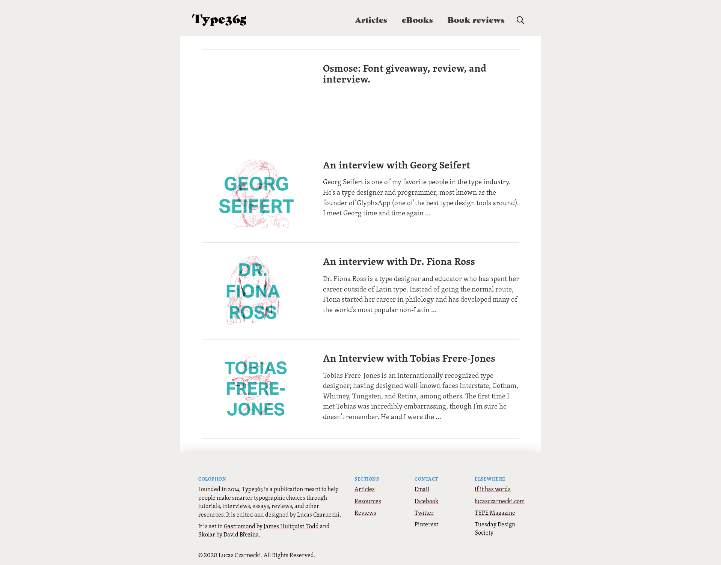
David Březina (241, 534)
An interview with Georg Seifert (396, 164)
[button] (520, 20)
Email (422, 489)
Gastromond (239, 526)
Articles (364, 489)
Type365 (219, 17)
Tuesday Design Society (495, 528)
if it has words (493, 489)
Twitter (424, 512)
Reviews (365, 512)
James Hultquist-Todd (291, 526)
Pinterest (426, 524)
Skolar (206, 534)
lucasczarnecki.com (500, 501)
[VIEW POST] (256, 98)
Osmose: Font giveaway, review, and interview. (404, 73)
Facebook (427, 501)
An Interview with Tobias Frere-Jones (409, 358)
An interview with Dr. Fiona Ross (399, 261)
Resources (367, 501)
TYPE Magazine (495, 512)
